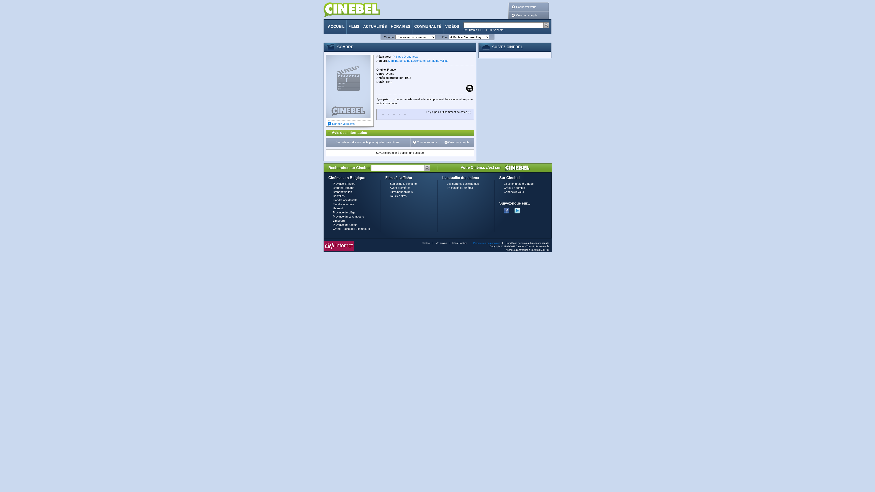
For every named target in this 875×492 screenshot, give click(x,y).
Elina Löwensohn (415, 60)
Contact (426, 243)
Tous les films (398, 196)
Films (353, 26)
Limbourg (339, 220)
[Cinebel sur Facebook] (506, 209)
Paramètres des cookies (486, 243)
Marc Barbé (395, 60)
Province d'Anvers (344, 183)
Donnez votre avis (343, 124)
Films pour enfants (401, 192)
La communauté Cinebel (519, 183)
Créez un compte (526, 15)
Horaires (400, 26)
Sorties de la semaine (403, 183)
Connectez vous (526, 7)
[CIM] (339, 242)
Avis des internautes (346, 133)
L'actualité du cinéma (460, 188)
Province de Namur (345, 224)
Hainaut (338, 208)
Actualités (375, 26)
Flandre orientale (343, 204)
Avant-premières (400, 188)
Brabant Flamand (343, 188)
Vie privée (441, 243)
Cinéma (389, 37)
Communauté (427, 26)
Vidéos (452, 26)
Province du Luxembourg (348, 216)
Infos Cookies (460, 243)
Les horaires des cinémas (463, 183)
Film (445, 37)
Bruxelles (339, 196)
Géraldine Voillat (437, 60)
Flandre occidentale (345, 200)
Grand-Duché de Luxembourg (351, 229)
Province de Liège (344, 212)
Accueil (336, 26)
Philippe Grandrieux (405, 56)
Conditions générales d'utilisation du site (527, 243)
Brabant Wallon (342, 192)
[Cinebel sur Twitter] (520, 209)
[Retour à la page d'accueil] (352, 10)
